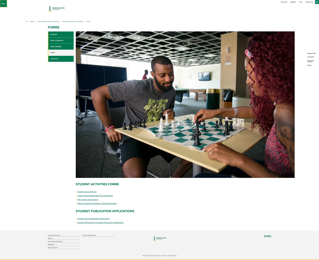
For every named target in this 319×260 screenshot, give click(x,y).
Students (53, 34)
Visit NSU (310, 57)
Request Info (311, 53)
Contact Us (54, 59)
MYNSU (267, 236)
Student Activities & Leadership (73, 21)
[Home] (26, 21)
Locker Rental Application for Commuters (95, 195)
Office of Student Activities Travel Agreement (97, 203)
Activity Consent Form (87, 192)
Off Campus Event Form (87, 199)
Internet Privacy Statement (55, 241)
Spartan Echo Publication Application (93, 218)
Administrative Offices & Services (48, 21)
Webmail (50, 238)
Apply (309, 65)
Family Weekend (55, 46)
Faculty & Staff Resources (89, 235)
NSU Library (51, 244)
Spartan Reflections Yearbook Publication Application (100, 222)
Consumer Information (54, 235)
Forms (52, 53)
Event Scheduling (56, 40)
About (32, 21)
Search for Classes (310, 61)
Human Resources (53, 247)
